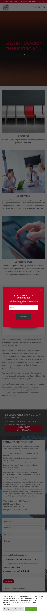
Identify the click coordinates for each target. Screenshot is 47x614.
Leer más (6, 604)
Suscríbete (23, 317)
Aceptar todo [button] (31, 609)
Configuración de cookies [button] (13, 609)
